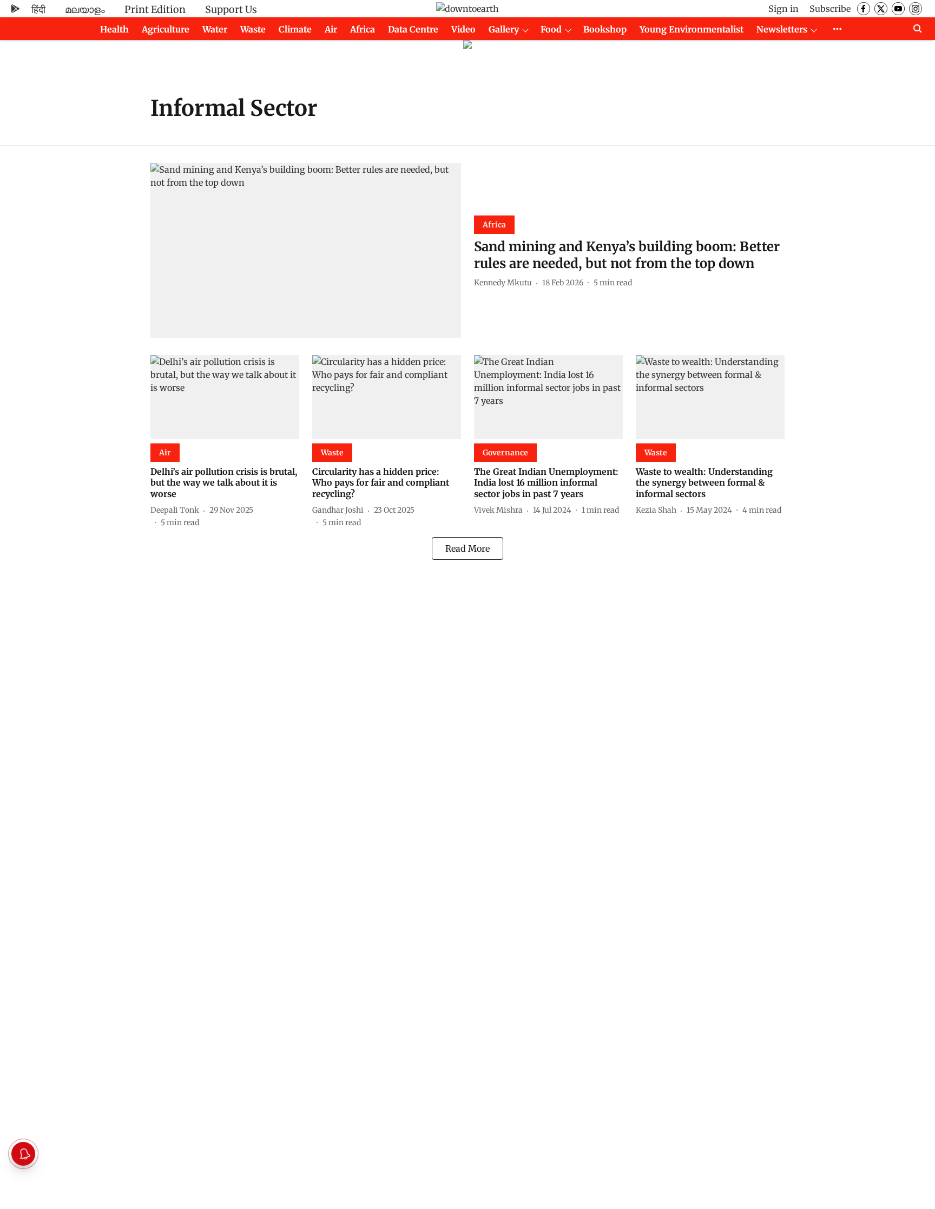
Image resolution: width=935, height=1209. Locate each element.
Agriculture (165, 29)
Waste (253, 29)
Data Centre (413, 29)
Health (114, 29)
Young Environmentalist (691, 29)
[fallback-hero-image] (305, 250)
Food (551, 29)
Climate (295, 29)
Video (463, 29)
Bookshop (605, 29)
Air (331, 29)
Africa (362, 29)
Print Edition (155, 9)
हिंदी (38, 9)
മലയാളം (85, 9)
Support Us (231, 9)
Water (214, 29)
